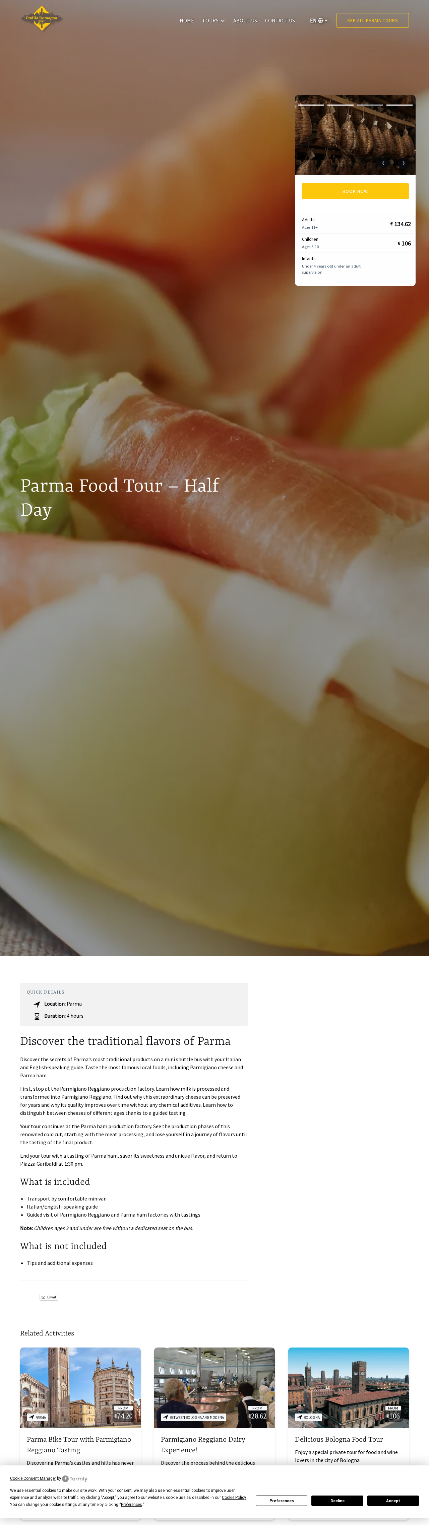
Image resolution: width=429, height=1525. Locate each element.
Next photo (403, 163)
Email (51, 1297)
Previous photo (383, 163)
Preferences (281, 1501)
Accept (393, 1501)
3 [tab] (370, 105)
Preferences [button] (131, 1504)
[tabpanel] (355, 135)
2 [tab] (340, 105)
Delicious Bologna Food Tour (339, 1440)
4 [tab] (399, 105)
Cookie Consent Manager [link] (33, 1478)
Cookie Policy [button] (234, 1497)
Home (187, 20)
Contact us (280, 20)
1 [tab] (311, 105)
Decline (337, 1501)
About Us (245, 20)
